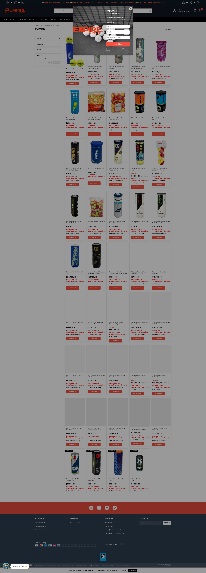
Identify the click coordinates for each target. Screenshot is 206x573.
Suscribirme (118, 44)
